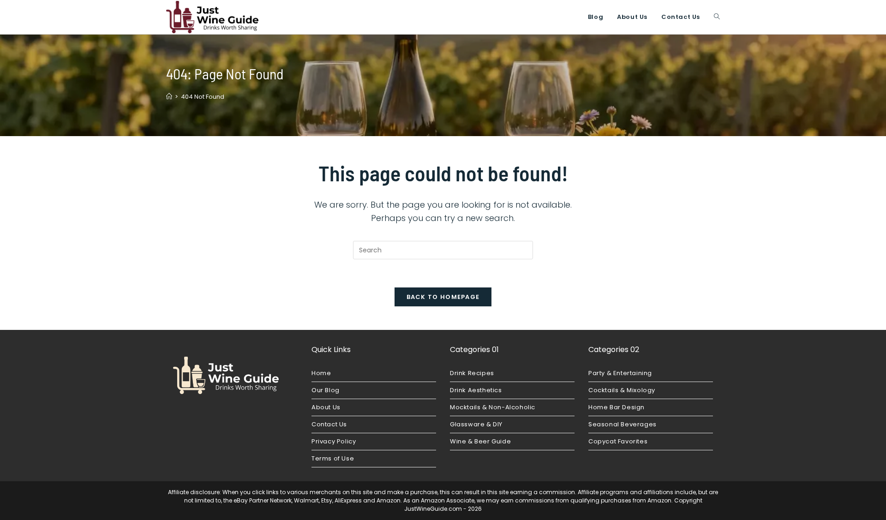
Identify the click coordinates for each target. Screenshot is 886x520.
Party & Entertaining (620, 373)
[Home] (169, 96)
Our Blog (325, 390)
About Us (326, 407)
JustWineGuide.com (433, 509)
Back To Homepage (443, 297)
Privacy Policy (333, 441)
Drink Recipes (472, 373)
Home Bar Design (616, 407)
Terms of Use (332, 458)
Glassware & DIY (476, 424)
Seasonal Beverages (622, 424)
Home (321, 373)
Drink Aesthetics (476, 390)
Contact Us (329, 424)
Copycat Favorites (617, 441)
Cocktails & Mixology (621, 390)
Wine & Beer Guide (480, 441)
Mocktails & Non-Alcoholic (492, 407)
